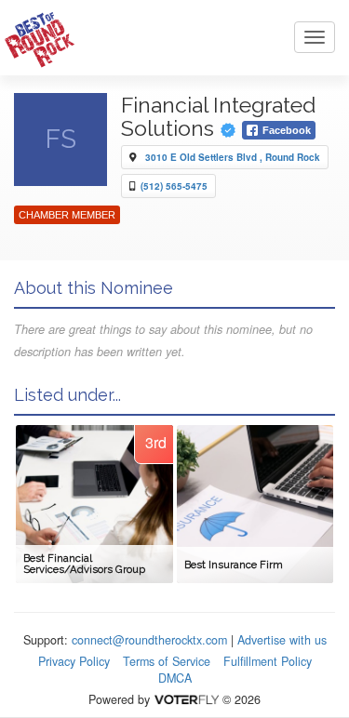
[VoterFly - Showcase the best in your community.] (186, 699)
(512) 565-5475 (174, 186)
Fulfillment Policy (267, 661)
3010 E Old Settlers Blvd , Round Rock (232, 157)
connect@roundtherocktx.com (149, 640)
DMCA (175, 678)
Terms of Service (166, 661)
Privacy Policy (74, 661)
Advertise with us (282, 640)
